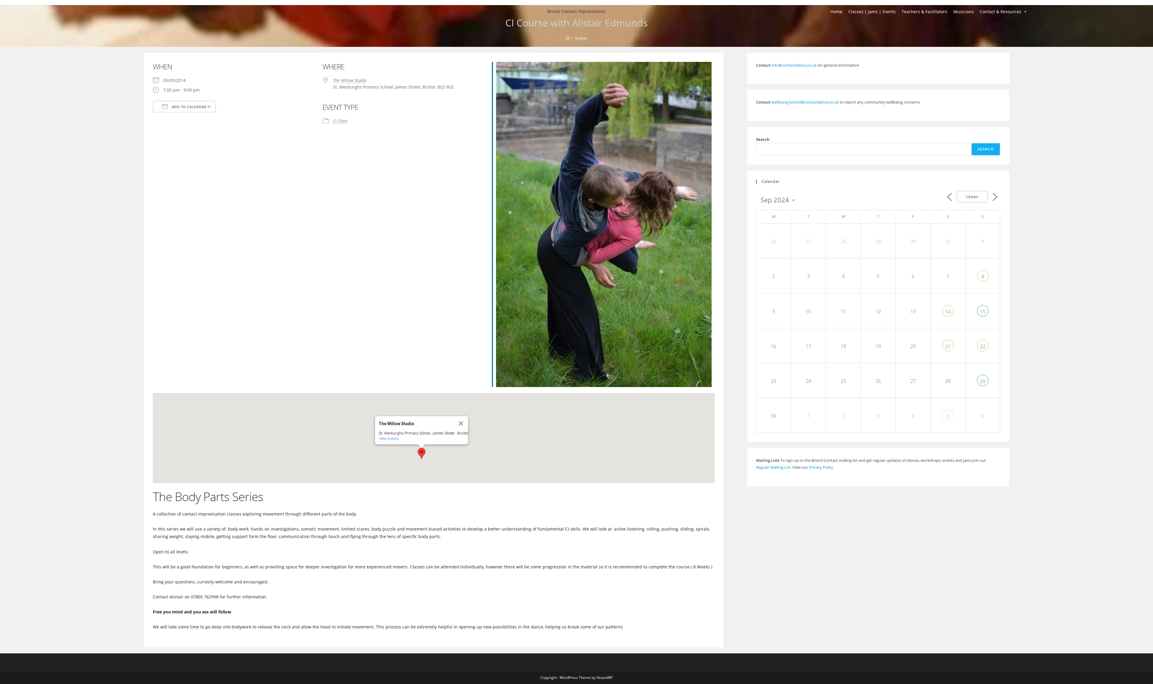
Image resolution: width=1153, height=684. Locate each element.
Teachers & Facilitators (924, 11)
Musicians (963, 11)
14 (948, 311)
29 (982, 381)
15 (982, 311)
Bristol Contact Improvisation (576, 11)
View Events (389, 438)
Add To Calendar (189, 106)
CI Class (340, 121)
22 (982, 346)
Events (581, 38)
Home (836, 11)
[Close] (461, 423)
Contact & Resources (1000, 11)
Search (763, 139)
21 (948, 346)
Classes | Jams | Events (872, 11)
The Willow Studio (350, 80)
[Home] (568, 38)
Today (972, 197)
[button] (421, 453)
